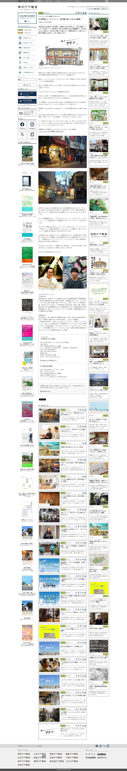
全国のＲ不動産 (26, 1)
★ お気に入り (104, 8)
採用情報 (98, 6)
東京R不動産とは (72, 6)
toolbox (58, 1)
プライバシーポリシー (30, 746)
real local (68, 1)
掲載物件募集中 (90, 6)
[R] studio (49, 1)
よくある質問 (81, 6)
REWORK (78, 1)
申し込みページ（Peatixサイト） (48, 360)
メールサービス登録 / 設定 (93, 8)
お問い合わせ (105, 6)
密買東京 (39, 1)
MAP (59, 346)
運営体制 (20, 746)
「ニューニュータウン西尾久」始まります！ (51, 131)
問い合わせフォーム (45, 391)
